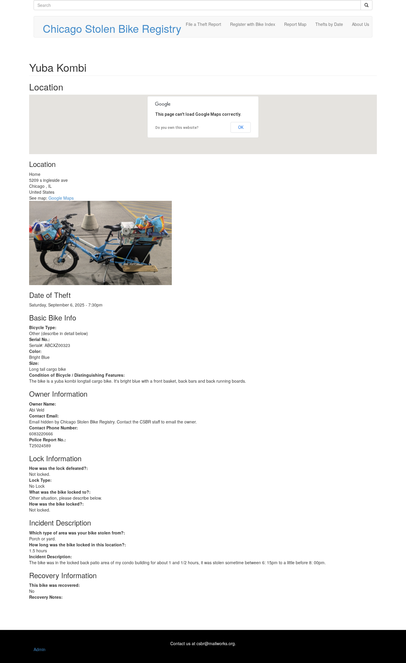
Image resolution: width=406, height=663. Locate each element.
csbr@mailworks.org (215, 643)
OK (240, 127)
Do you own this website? (177, 128)
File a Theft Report (203, 24)
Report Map (295, 24)
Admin (39, 649)
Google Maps (61, 198)
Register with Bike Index (252, 24)
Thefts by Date (329, 24)
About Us (360, 24)
